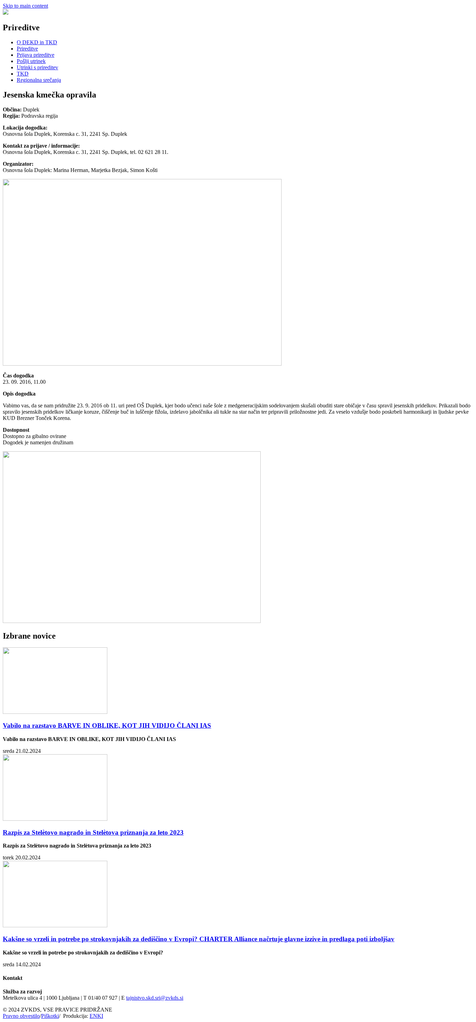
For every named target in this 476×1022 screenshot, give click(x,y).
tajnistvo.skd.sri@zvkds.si (154, 998)
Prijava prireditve (35, 55)
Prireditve (27, 49)
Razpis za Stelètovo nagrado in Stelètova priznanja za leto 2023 (93, 832)
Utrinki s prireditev (37, 67)
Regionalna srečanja (39, 80)
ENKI (96, 1016)
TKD (23, 74)
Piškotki (50, 1016)
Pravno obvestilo (21, 1016)
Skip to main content (25, 6)
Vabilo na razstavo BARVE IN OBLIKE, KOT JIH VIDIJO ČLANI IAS (107, 725)
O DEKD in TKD (37, 42)
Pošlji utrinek (31, 61)
